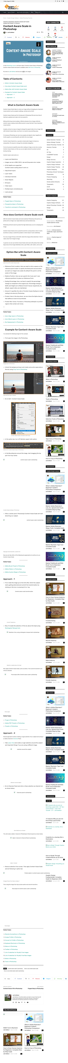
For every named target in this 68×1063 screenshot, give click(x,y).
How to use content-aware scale (31, 968)
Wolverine (54, 242)
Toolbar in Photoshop (11, 949)
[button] (62, 12)
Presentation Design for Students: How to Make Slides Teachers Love (57, 102)
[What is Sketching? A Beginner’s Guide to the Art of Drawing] (48, 122)
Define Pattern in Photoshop (13, 569)
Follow (55, 27)
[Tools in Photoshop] (55, 391)
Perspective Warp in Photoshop (14, 204)
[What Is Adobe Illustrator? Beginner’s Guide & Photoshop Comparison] (34, 1018)
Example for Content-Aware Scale (15, 92)
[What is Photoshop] (55, 371)
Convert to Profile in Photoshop (14, 940)
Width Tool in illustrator (10, 1028)
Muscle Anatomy (51, 640)
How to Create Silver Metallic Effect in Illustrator (58, 81)
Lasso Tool (11, 743)
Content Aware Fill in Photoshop (12, 988)
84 (42, 1030)
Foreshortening (50, 620)
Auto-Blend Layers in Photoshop (14, 319)
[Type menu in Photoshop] (55, 430)
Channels (15, 738)
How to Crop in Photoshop (33, 1048)
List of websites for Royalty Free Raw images (18, 955)
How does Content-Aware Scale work (16, 86)
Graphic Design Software (13, 18)
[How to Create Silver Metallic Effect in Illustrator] (48, 80)
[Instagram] (57, 1)
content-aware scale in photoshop (15, 968)
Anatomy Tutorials (56, 50)
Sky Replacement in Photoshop (14, 322)
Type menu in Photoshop (53, 439)
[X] (24, 1002)
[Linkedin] (59, 1)
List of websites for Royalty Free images (17, 952)
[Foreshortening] (55, 612)
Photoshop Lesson (11, 65)
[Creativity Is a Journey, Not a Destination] (55, 830)
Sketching (54, 107)
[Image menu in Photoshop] (48, 73)
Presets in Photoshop (11, 726)
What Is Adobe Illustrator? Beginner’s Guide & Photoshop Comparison (33, 1026)
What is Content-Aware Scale (13, 83)
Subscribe (55, 33)
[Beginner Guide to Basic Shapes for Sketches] (48, 108)
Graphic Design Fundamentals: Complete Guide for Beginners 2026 (54, 877)
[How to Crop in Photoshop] (34, 1040)
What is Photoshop (10, 958)
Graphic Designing (8, 21)
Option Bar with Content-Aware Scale (16, 89)
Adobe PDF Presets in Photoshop (15, 723)
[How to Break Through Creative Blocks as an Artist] (55, 849)
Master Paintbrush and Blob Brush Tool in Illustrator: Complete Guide (54, 347)
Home (4, 18)
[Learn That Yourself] (12, 7)
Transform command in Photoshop (15, 207)
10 (63, 682)
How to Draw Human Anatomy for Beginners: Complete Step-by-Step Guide (12, 1050)
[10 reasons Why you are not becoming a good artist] (55, 810)
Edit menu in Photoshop (34, 67)
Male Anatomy (50, 660)
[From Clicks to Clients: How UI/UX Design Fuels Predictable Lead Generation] (48, 94)
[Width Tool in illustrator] (12, 1019)
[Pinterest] (61, 1)
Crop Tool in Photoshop (20, 369)
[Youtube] (63, 1)
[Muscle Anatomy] (55, 632)
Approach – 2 (11, 97)
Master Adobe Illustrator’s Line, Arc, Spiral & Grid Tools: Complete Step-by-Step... (55, 290)
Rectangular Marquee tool (12, 628)
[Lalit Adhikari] (4, 32)
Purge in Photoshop (11, 720)
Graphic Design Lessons (53, 471)
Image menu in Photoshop (58, 74)
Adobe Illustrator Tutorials (56, 79)
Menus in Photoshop (11, 946)
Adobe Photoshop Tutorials (26, 18)
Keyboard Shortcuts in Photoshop (15, 943)
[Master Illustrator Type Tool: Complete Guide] (55, 320)
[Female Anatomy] (55, 672)
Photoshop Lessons (52, 361)
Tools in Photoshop (10, 961)
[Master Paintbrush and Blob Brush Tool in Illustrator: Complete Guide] (55, 338)
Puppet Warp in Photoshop (13, 201)
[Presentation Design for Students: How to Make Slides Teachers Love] (48, 101)
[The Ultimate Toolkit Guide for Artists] (48, 115)
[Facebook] (55, 1)
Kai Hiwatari (57, 226)
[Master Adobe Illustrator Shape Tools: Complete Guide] (55, 301)
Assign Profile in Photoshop (13, 937)
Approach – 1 (10, 94)
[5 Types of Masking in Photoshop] (48, 59)
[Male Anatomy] (55, 652)
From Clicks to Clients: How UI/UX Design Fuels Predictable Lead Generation (57, 95)
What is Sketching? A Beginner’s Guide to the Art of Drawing (58, 122)
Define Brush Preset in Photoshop (15, 566)
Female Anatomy (51, 680)
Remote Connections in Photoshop (15, 934)
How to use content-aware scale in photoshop (14, 970)
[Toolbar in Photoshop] (48, 66)
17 (63, 440)
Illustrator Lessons (51, 253)
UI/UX (53, 92)
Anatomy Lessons (51, 579)
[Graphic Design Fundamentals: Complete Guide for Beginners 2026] (55, 868)
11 (63, 312)
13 (21, 1053)
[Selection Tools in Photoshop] (55, 410)
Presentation (55, 99)
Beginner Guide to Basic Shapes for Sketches (57, 109)
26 (63, 293)
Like (49, 27)
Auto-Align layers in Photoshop (14, 316)
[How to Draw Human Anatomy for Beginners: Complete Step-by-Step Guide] (12, 1040)
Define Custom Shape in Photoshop (15, 572)
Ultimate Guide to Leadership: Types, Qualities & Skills (54, 231)
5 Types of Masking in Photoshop (57, 60)
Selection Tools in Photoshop (55, 419)
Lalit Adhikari (11, 32)
